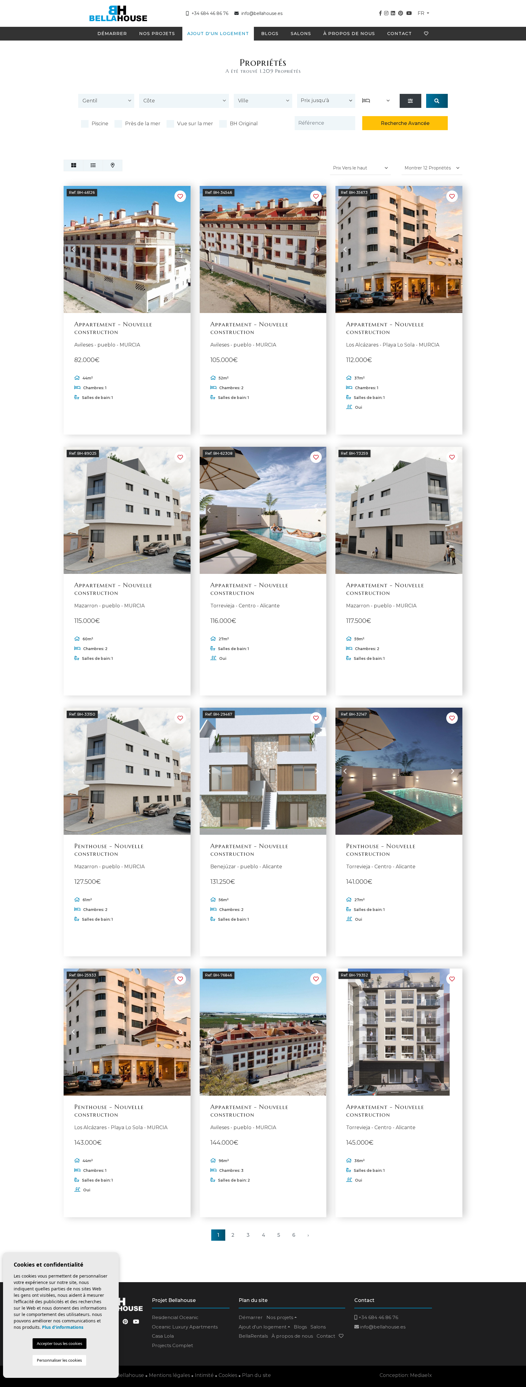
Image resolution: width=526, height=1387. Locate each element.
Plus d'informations (62, 1327)
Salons (301, 33)
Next (181, 249)
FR (422, 13)
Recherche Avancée (405, 123)
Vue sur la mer (195, 123)
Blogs (270, 33)
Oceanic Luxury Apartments (185, 1327)
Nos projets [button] (157, 33)
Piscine (100, 123)
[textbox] (108, 101)
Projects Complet (172, 1345)
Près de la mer (142, 123)
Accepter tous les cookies (59, 1343)
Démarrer (112, 33)
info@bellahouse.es (261, 13)
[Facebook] (380, 13)
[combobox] (106, 102)
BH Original (244, 123)
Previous (73, 249)
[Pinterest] (400, 13)
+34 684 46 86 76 (209, 13)
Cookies (228, 1375)
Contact (399, 33)
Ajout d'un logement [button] (218, 33)
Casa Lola (163, 1336)
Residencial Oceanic (175, 1317)
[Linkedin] (393, 13)
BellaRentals (253, 1336)
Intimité (204, 1375)
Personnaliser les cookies (59, 1360)
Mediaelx (421, 1375)
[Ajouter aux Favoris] (180, 196)
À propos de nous (349, 33)
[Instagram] (386, 13)
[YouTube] (409, 13)
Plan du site (256, 1375)
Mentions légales (169, 1375)
